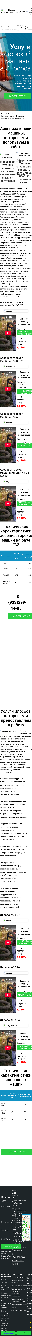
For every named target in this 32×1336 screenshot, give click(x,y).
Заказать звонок (11, 1246)
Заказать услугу (17, 96)
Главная (4, 116)
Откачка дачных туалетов (17, 1281)
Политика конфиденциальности (19, 1309)
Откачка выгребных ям (21, 28)
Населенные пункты (16, 1262)
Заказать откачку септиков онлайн (4, 1326)
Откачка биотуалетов (19, 1305)
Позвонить (8, 1333)
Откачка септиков (4, 28)
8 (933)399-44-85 (17, 602)
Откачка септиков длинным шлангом (18, 1300)
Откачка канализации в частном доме (6, 1296)
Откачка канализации (12, 28)
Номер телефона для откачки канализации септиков (6, 1315)
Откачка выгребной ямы (5, 1287)
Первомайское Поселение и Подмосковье (16, 1252)
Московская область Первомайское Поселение (5, 1254)
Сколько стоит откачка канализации (19, 1276)
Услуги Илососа (28, 28)
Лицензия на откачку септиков (6, 1305)
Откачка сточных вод (19, 1286)
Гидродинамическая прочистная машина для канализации (18, 1292)
